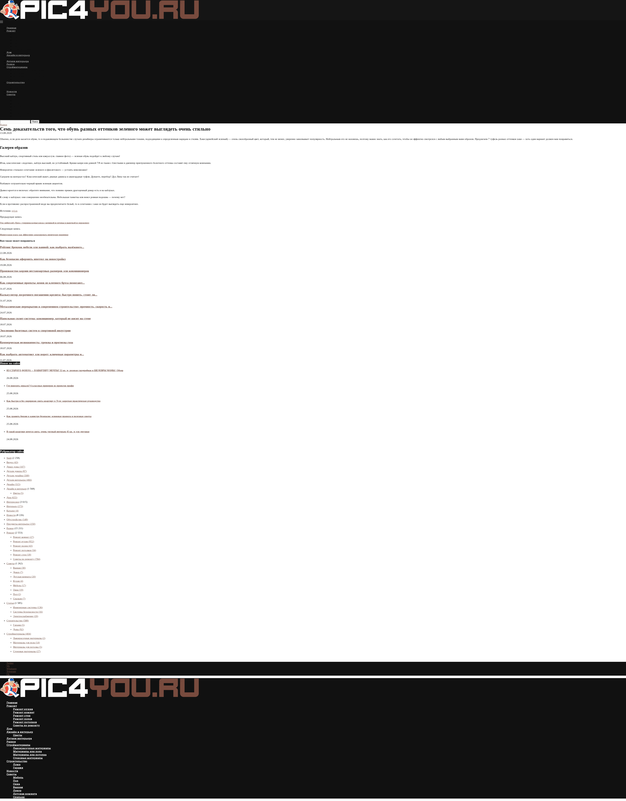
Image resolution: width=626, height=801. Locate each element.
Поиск (35, 121)
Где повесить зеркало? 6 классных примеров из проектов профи (40, 386)
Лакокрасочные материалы (30, 70)
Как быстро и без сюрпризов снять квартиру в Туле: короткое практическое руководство (53, 401)
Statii (9, 458)
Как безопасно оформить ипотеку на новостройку (33, 259)
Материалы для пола (26, 73)
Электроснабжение (25, 616)
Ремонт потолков (24, 46)
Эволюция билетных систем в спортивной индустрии (35, 330)
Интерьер (15, 506)
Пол (15, 100)
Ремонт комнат (23, 36)
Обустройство (17, 519)
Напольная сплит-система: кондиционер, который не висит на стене (45, 318)
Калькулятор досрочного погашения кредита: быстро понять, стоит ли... (48, 294)
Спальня (18, 116)
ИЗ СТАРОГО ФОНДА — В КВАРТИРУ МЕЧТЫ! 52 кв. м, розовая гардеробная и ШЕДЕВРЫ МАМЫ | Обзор (65, 370)
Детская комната (24, 112)
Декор (17, 109)
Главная (11, 27)
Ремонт (11, 30)
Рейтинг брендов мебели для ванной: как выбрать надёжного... (42, 247)
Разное (11, 64)
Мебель (17, 97)
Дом (9, 52)
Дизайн (13, 484)
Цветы (17, 58)
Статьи (10, 603)
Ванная (17, 106)
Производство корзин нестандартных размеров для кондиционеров (44, 271)
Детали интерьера (18, 61)
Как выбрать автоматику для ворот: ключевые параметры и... (42, 354)
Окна (16, 103)
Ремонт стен (21, 40)
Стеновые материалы (27, 79)
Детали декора (17, 471)
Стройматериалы (17, 67)
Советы (11, 94)
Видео (12, 462)
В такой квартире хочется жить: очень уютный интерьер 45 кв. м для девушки (48, 431)
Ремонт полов (22, 43)
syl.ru (14, 211)
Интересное (13, 502)
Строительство (16, 82)
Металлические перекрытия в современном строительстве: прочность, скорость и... (56, 306)
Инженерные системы (28, 607)
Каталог (13, 510)
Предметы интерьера (21, 524)
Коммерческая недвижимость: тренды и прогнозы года (36, 342)
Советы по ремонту (25, 49)
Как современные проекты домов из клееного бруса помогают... (42, 282)
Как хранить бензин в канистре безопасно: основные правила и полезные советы (49, 416)
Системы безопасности (28, 612)
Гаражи (17, 88)
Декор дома (16, 466)
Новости (12, 91)
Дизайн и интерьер (18, 55)
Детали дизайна (18, 475)
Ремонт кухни (22, 33)
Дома (16, 85)
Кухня (18, 581)
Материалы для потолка (29, 76)
